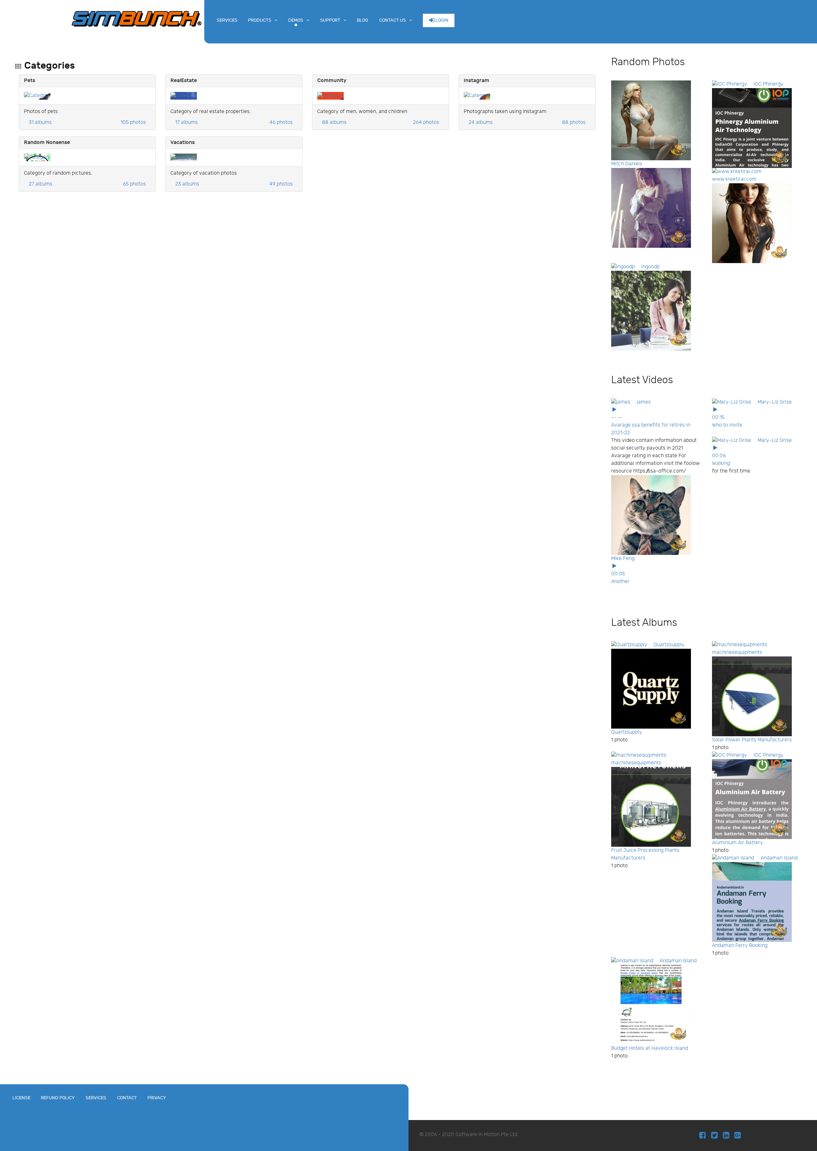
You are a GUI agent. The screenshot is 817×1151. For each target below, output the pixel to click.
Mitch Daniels (626, 164)
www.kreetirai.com (734, 179)
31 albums (40, 122)
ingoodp (650, 267)
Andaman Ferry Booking (740, 946)
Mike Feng (622, 559)
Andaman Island (779, 858)
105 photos (133, 122)
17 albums (186, 122)
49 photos (281, 184)
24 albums (480, 122)
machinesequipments (737, 652)
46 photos (281, 122)
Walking (721, 463)
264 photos (426, 122)
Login (441, 20)
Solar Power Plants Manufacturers (752, 740)
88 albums (334, 122)
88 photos (574, 122)
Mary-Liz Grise (775, 402)
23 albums (187, 184)
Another (620, 582)
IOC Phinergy (768, 84)
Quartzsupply (669, 645)
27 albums (40, 184)
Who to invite (727, 425)
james (644, 402)
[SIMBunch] (136, 18)
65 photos (134, 184)
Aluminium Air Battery (737, 843)
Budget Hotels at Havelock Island (649, 1048)
